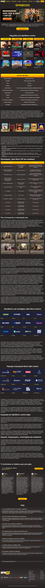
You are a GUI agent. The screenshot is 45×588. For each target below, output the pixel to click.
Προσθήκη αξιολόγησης (39, 468)
